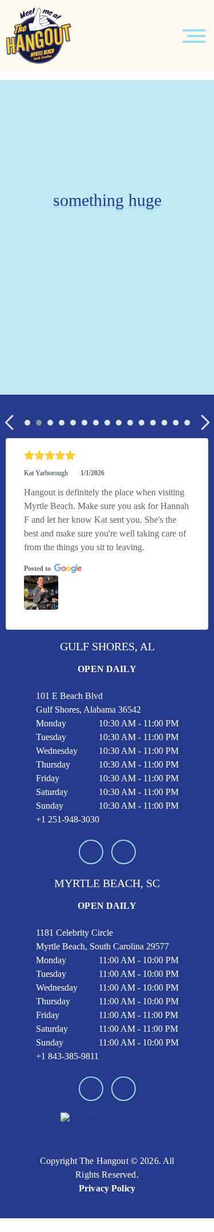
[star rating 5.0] (107, 455)
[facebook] (91, 852)
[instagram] (123, 852)
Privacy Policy (107, 1188)
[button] (10, 422)
